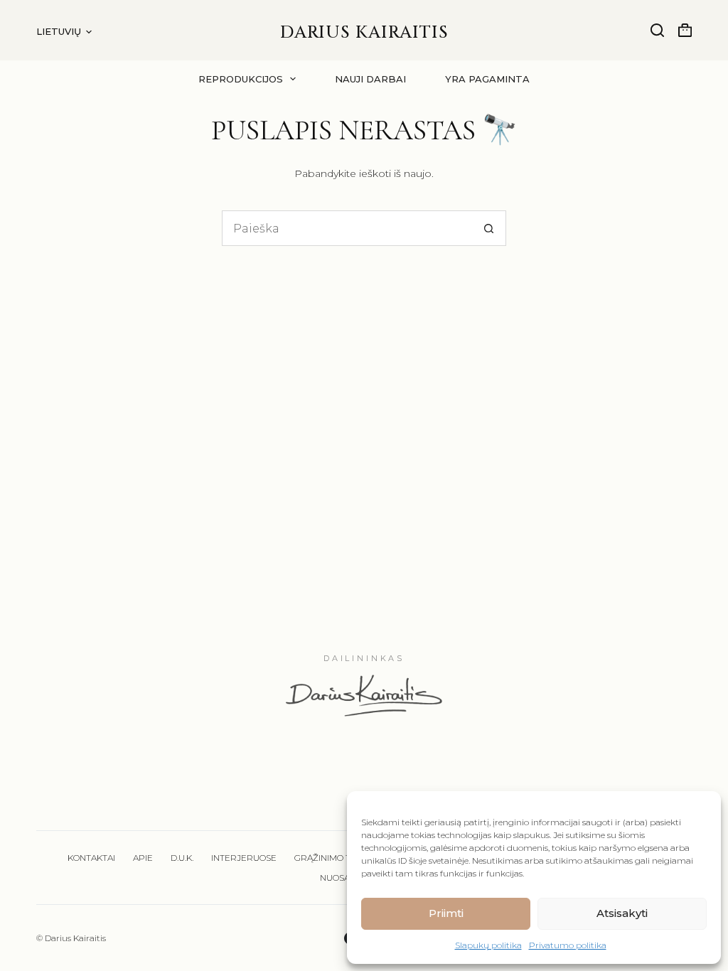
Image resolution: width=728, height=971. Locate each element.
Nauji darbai (370, 79)
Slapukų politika (488, 945)
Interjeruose (244, 857)
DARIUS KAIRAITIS (364, 32)
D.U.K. (182, 857)
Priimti (446, 913)
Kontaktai (91, 857)
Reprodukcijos (240, 79)
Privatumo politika (567, 945)
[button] (64, 31)
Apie (143, 857)
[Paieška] (657, 30)
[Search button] (488, 228)
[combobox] (347, 228)
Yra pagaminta (487, 79)
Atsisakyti (622, 913)
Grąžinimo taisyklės (342, 857)
